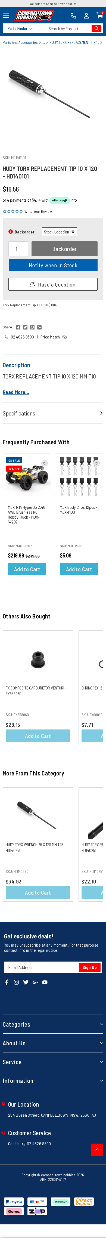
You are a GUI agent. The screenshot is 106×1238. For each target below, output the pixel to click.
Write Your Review (38, 211)
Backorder (64, 248)
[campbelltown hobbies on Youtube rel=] (45, 981)
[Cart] (99, 15)
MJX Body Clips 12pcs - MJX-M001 (79, 509)
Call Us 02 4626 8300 (29, 1143)
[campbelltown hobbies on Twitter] (26, 981)
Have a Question (57, 284)
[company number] (73, 15)
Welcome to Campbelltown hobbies (53, 3)
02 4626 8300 (22, 336)
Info (74, 199)
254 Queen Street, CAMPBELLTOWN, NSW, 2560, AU (52, 1114)
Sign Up (90, 967)
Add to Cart (27, 569)
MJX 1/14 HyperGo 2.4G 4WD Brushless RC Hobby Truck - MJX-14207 (26, 514)
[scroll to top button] (97, 1150)
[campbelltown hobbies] (34, 15)
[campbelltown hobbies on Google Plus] (35, 981)
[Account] (86, 15)
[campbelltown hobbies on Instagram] (16, 981)
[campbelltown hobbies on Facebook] (7, 981)
